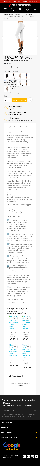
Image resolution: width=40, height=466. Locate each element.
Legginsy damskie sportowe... (13, 334)
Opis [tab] (9, 127)
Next (36, 38)
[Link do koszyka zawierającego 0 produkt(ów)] (35, 9)
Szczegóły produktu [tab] (21, 127)
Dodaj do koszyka (19, 100)
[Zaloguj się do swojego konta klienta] (20, 9)
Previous (4, 38)
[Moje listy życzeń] (27, 9)
